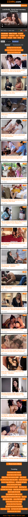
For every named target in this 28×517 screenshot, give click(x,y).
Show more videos (15, 464)
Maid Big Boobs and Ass (20, 489)
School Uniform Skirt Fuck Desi (14, 50)
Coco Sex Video (5, 509)
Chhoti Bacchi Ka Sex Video (14, 501)
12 (26, 30)
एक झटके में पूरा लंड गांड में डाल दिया (14, 506)
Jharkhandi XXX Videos (14, 472)
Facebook (15, 41)
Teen (17, 35)
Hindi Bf (24, 496)
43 (21, 30)
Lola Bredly (4, 33)
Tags (9, 515)
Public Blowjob (23, 479)
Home (4, 515)
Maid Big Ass (22, 487)
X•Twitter (8, 41)
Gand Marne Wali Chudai (14, 475)
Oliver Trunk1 (13, 33)
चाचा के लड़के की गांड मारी (14, 492)
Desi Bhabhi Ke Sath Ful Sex (14, 494)
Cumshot (3, 38)
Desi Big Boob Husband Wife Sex (11, 496)
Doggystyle (4, 35)
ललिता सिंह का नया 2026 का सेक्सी (10, 477)
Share (2, 41)
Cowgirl (10, 38)
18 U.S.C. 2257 (21, 515)
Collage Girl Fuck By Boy (14, 47)
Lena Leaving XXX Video (14, 484)
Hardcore (11, 35)
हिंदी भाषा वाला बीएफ (7, 499)
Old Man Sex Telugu (6, 489)
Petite (19, 38)
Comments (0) (18, 45)
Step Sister (23, 477)
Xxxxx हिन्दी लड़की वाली (19, 499)
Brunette (22, 35)
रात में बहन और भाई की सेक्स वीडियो (19, 509)
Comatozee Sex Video (14, 511)
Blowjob (20, 33)
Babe (14, 38)
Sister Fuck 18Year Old (14, 52)
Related (7, 45)
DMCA (13, 515)
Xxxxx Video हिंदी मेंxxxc (8, 482)
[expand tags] (23, 38)
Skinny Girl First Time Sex (14, 504)
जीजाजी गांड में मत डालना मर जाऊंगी (10, 487)
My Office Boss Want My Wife (9, 479)
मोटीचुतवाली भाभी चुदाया (21, 482)
